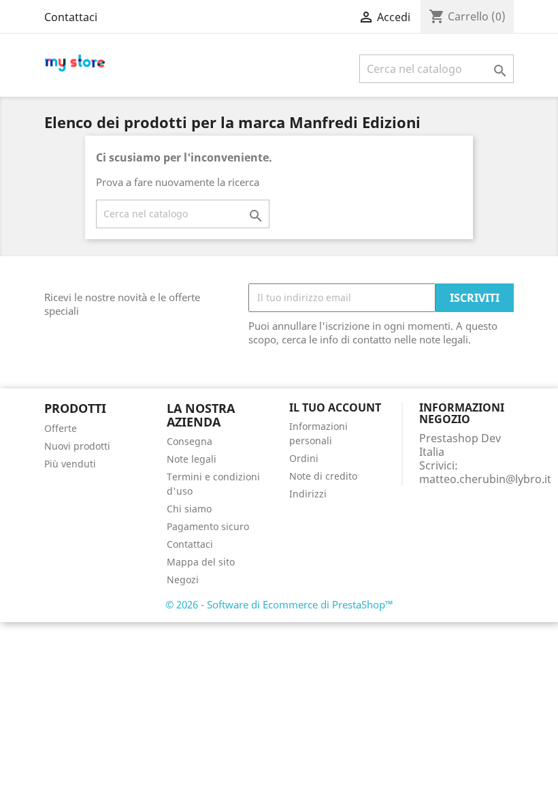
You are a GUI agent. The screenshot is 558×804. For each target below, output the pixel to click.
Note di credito (323, 475)
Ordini (303, 458)
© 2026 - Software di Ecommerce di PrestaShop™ (279, 604)
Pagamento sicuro (208, 526)
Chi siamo (189, 508)
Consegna (189, 441)
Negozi (183, 579)
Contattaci (70, 17)
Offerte (60, 428)
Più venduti (70, 463)
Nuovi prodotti (77, 445)
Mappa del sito (201, 561)
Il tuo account (335, 407)
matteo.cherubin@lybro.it (485, 478)
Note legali (191, 458)
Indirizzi (308, 493)
